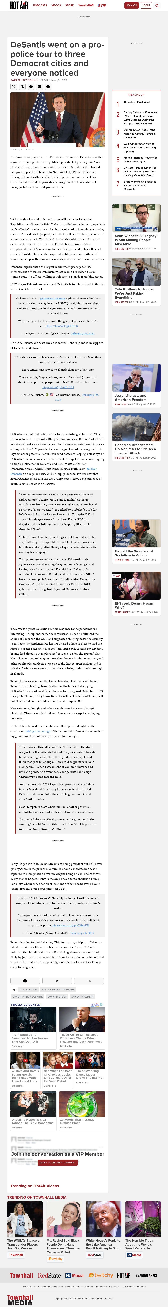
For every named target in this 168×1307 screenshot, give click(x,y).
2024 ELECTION (28, 989)
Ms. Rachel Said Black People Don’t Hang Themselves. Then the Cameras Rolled (63, 1246)
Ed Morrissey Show (41, 1286)
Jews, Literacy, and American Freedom (131, 397)
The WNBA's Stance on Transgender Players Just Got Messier (24, 1244)
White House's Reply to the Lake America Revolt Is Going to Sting (103, 1244)
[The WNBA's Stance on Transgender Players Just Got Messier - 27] (25, 1219)
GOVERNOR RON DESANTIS (27, 996)
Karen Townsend (24, 80)
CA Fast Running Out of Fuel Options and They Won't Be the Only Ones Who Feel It (140, 171)
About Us (27, 1286)
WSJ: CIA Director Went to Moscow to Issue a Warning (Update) (140, 147)
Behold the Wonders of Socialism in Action (134, 553)
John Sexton (122, 248)
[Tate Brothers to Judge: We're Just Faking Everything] (136, 271)
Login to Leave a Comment (58, 1162)
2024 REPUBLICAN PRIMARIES (58, 989)
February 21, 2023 (82, 933)
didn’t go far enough (38, 731)
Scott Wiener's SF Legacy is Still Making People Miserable (140, 185)
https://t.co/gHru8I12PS (58, 387)
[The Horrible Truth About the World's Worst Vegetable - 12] (143, 1219)
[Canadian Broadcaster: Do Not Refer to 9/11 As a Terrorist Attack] (136, 427)
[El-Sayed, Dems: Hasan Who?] (136, 585)
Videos (56, 5)
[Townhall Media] (20, 1299)
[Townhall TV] (88, 5)
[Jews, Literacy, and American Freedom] (136, 377)
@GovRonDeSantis (52, 298)
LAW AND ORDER (57, 996)
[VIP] (104, 5)
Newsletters (57, 1286)
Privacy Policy (101, 1286)
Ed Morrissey (122, 612)
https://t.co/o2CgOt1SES (62, 326)
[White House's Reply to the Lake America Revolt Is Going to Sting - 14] (103, 1219)
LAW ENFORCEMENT (82, 996)
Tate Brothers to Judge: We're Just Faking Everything (134, 293)
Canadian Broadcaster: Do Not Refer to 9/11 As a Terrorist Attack (135, 449)
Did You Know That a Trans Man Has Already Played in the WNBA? (140, 133)
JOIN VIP (131, 5)
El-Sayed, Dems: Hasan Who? (134, 605)
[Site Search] (157, 5)
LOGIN (146, 5)
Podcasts (40, 5)
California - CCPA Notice (134, 1286)
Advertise (69, 1286)
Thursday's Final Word (137, 102)
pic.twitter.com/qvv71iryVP (70, 925)
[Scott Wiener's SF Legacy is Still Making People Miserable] (136, 218)
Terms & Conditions (84, 1286)
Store (69, 5)
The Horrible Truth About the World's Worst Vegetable (139, 1244)
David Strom (122, 560)
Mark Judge (121, 404)
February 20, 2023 (82, 333)
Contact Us (114, 1286)
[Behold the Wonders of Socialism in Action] (136, 533)
